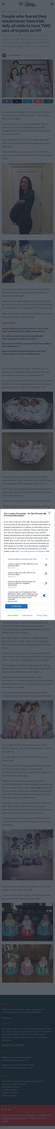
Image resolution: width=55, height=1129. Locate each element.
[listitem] (27, 559)
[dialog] (27, 564)
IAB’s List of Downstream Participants (30, 551)
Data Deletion (13, 615)
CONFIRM (16, 606)
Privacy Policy (42, 615)
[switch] (45, 564)
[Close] (50, 513)
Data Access (27, 615)
